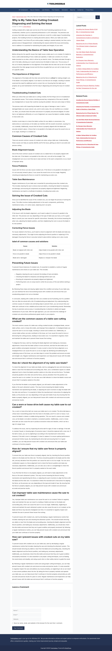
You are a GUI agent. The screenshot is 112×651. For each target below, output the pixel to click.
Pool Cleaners (55, 10)
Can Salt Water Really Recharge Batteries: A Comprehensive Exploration (86, 54)
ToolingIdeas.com (15, 638)
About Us (72, 10)
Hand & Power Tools (21, 16)
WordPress (68, 648)
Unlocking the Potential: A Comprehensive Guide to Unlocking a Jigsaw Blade (87, 37)
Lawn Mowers (46, 10)
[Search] (97, 17)
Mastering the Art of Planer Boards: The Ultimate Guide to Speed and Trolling (87, 46)
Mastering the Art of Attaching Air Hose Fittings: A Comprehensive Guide (86, 79)
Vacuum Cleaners (35, 10)
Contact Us (80, 10)
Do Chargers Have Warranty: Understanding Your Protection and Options (87, 63)
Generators (65, 10)
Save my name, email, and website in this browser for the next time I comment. (38, 623)
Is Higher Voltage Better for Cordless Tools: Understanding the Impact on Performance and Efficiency (87, 71)
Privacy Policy (89, 10)
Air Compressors (23, 10)
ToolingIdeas (54, 648)
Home (13, 16)
